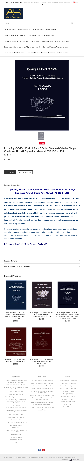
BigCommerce (74, 459)
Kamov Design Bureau (68, 401)
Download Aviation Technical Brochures (41, 53)
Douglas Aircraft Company (68, 383)
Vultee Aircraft (62, 53)
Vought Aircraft (68, 404)
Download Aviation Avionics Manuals (55, 47)
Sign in (49, 2)
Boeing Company (68, 394)
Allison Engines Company (68, 388)
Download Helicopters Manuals (14, 35)
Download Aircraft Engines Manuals (44, 29)
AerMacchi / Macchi (68, 391)
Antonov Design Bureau (68, 396)
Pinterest (43, 450)
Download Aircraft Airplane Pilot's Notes (55, 41)
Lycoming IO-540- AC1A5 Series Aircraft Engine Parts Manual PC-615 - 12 (41, 361)
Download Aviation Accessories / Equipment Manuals (22, 47)
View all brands (68, 407)
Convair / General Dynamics (68, 386)
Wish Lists (43, 2)
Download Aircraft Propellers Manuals (41, 35)
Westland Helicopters (68, 399)
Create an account (58, 2)
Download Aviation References (14, 53)
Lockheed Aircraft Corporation (68, 380)
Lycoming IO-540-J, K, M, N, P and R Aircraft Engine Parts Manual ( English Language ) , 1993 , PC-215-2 (15, 315)
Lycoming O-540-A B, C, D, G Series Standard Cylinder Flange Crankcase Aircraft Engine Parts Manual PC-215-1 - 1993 (67, 315)
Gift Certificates (35, 2)
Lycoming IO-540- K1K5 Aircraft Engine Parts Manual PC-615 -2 (15, 360)
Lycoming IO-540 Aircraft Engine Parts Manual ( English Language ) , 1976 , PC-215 (41, 314)
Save (43, 143)
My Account (27, 2)
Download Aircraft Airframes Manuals (17, 29)
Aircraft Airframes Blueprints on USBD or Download (21, 41)
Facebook (39, 450)
